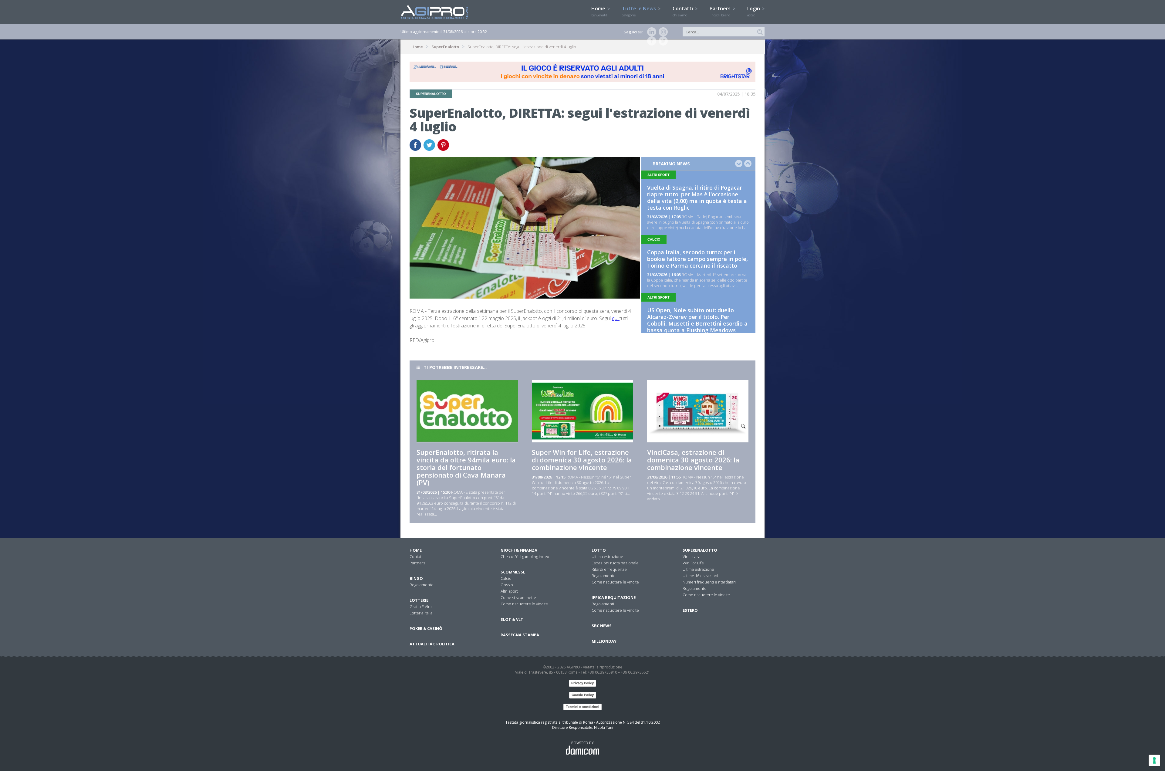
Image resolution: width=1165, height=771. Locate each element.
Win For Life (693, 563)
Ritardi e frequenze (609, 569)
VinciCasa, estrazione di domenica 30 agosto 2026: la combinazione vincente (693, 460)
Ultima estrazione (607, 556)
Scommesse (513, 572)
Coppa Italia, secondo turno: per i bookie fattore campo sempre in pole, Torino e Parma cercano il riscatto (697, 259)
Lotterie (419, 600)
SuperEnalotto (445, 46)
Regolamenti (603, 604)
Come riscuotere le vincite (524, 604)
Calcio (506, 578)
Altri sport (509, 591)
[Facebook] (650, 41)
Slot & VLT (512, 619)
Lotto (599, 550)
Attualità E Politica (432, 644)
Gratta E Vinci (422, 606)
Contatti (683, 11)
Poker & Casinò (426, 628)
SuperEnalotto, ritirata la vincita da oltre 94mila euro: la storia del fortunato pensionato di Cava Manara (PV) (466, 467)
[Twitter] (662, 41)
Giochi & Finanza (519, 550)
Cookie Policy (583, 695)
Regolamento (422, 584)
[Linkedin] (650, 31)
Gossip (507, 584)
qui (616, 318)
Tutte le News (639, 11)
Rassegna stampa (520, 634)
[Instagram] (662, 31)
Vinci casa (692, 556)
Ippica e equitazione (614, 597)
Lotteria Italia (421, 613)
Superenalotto (700, 550)
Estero (690, 610)
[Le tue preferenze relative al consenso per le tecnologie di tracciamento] (1154, 760)
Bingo (416, 578)
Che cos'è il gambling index (525, 556)
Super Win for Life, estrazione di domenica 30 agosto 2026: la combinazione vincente (582, 460)
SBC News (602, 625)
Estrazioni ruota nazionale (615, 563)
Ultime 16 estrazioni (700, 575)
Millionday (604, 641)
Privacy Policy (582, 683)
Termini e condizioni (582, 707)
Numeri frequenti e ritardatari (709, 582)
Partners (721, 11)
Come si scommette (518, 597)
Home (599, 11)
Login (754, 11)
